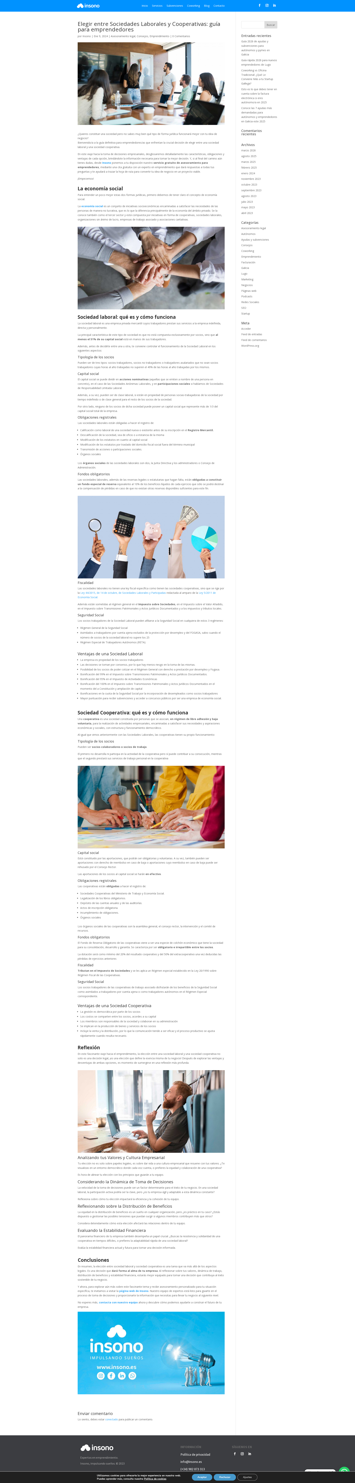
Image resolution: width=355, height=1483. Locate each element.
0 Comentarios (181, 36)
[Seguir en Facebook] (260, 5)
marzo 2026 (248, 150)
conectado (111, 1419)
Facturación (248, 262)
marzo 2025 (248, 162)
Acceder (246, 328)
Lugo (244, 273)
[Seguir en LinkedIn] (274, 5)
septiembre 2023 (251, 190)
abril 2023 (247, 213)
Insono (86, 36)
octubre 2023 (249, 184)
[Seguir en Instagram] (267, 5)
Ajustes (247, 1477)
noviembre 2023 (251, 179)
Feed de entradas (251, 334)
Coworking (193, 5)
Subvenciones (175, 5)
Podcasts (246, 296)
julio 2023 (247, 201)
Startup (245, 313)
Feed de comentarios (254, 340)
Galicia (245, 268)
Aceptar (202, 1477)
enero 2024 (248, 173)
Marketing (247, 279)
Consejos (142, 36)
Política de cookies (155, 1479)
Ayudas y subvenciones (255, 239)
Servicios (157, 5)
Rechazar (224, 1477)
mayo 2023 (248, 207)
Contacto (219, 5)
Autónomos (248, 234)
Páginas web (248, 291)
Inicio (145, 5)
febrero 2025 (249, 167)
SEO (243, 308)
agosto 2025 (248, 156)
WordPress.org (250, 345)
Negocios (247, 285)
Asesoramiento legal (123, 36)
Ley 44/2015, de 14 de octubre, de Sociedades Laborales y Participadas (123, 592)
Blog (206, 5)
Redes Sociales (250, 302)
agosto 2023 (248, 196)
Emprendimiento (159, 36)
